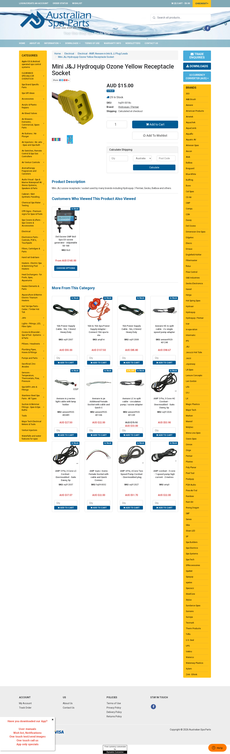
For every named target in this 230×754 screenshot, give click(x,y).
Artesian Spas (192, 145)
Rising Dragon (192, 508)
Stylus (189, 600)
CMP (188, 203)
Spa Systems (192, 554)
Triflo (188, 634)
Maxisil (189, 421)
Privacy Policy (114, 707)
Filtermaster (191, 260)
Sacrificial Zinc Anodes (29, 365)
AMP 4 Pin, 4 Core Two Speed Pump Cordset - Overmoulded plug (131, 474)
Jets (24, 318)
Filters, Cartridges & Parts (31, 250)
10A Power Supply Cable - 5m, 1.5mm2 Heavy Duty (66, 329)
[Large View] (56, 139)
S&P (187, 513)
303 (187, 93)
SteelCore (190, 594)
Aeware (189, 105)
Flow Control (191, 272)
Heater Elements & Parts (30, 287)
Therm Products (193, 628)
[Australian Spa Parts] (56, 19)
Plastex (189, 462)
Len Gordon (191, 381)
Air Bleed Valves (29, 113)
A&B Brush (191, 99)
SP (187, 536)
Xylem (189, 669)
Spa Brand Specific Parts (30, 86)
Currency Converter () (196, 77)
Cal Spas (190, 191)
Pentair (189, 456)
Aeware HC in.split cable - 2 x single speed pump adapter (164, 329)
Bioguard (190, 168)
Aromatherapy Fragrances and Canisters (29, 171)
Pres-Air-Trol (191, 490)
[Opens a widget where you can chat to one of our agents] (217, 748)
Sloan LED (190, 531)
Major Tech (191, 410)
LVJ (187, 392)
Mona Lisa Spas (193, 433)
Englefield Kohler (193, 255)
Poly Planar (191, 467)
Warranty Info (112, 43)
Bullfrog (189, 180)
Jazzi (188, 358)
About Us (34, 43)
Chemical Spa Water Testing (31, 204)
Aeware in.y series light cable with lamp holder (66, 401)
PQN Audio (191, 485)
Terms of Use (92, 43)
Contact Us (151, 43)
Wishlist (77, 3)
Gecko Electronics (194, 283)
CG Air (189, 197)
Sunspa (189, 617)
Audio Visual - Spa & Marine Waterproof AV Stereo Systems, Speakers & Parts (32, 183)
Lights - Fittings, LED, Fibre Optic (31, 325)
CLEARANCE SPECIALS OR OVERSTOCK (28, 76)
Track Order (25, 707)
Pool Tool (190, 473)
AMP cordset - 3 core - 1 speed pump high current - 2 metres (164, 474)
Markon (189, 416)
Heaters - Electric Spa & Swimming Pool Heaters (32, 266)
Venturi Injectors (29, 430)
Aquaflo (189, 134)
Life (187, 387)
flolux (188, 266)
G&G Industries (193, 278)
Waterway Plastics (194, 663)
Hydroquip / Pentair (128, 107)
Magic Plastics (193, 404)
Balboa (189, 163)
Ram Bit (189, 502)
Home (22, 43)
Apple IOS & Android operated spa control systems (31, 64)
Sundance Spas (193, 605)
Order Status (60, 3)
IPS (187, 341)
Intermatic (190, 335)
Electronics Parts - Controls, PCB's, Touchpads (30, 240)
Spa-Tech (190, 559)
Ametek (189, 117)
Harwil (189, 289)
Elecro (189, 243)
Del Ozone (191, 226)
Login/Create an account (33, 3)
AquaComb (191, 128)
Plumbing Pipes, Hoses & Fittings (29, 351)
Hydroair (190, 306)
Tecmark (190, 623)
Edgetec (190, 237)
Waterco (190, 657)
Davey (189, 220)
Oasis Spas (191, 439)
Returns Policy (114, 716)
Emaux (189, 249)
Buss (188, 185)
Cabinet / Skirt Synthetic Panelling (31, 195)
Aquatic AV (191, 139)
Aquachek (190, 122)
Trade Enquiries (197, 55)
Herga (188, 295)
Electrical (26, 231)
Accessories (28, 99)
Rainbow (190, 496)
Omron (189, 444)
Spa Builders (192, 542)
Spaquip (189, 577)
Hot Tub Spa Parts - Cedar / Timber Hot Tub (30, 309)
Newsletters (132, 43)
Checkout (201, 3)
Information (51, 43)
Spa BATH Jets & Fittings (29, 388)
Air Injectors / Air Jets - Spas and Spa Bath (32, 143)
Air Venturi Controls (31, 162)
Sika (188, 525)
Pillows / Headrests (31, 344)
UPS (188, 646)
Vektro (189, 651)
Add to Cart (156, 124)
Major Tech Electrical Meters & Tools (31, 423)
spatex (189, 582)
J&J (187, 346)
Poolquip (190, 479)
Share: (56, 80)
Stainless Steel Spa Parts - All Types (31, 397)
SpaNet (189, 571)
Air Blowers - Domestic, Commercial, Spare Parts (30, 123)
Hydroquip (190, 312)
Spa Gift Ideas (28, 93)
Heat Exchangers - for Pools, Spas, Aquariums (32, 277)
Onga (188, 450)
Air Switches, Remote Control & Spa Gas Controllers (32, 154)
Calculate (154, 167)
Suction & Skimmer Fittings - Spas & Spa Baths (31, 407)
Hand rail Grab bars (30, 257)
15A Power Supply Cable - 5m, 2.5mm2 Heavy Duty (131, 329)
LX (187, 398)
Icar (187, 324)
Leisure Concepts (194, 375)
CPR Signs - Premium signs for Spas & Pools (32, 212)
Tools (24, 416)
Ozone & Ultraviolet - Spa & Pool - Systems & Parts (31, 335)
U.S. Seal (190, 640)
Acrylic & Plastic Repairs (29, 106)
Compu (189, 209)
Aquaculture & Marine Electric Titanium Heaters (32, 298)
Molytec (189, 427)
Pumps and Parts (30, 358)
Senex (189, 519)
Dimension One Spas (195, 232)
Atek (188, 157)
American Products (195, 111)
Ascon (189, 151)
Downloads (72, 43)
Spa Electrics (192, 548)
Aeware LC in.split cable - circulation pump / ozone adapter (131, 401)
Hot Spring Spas (193, 301)
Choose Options (66, 268)
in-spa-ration (191, 329)
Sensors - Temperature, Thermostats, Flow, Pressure (30, 376)
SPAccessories (193, 565)
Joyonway (190, 364)
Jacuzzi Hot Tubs (194, 352)
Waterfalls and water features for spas (31, 437)
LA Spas (189, 370)
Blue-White (191, 174)
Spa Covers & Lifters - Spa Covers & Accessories (31, 223)
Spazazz (190, 588)
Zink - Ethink (191, 674)
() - (181, 3)
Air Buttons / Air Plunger (29, 135)
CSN (188, 214)
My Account (25, 703)
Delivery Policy (114, 712)
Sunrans (190, 611)
